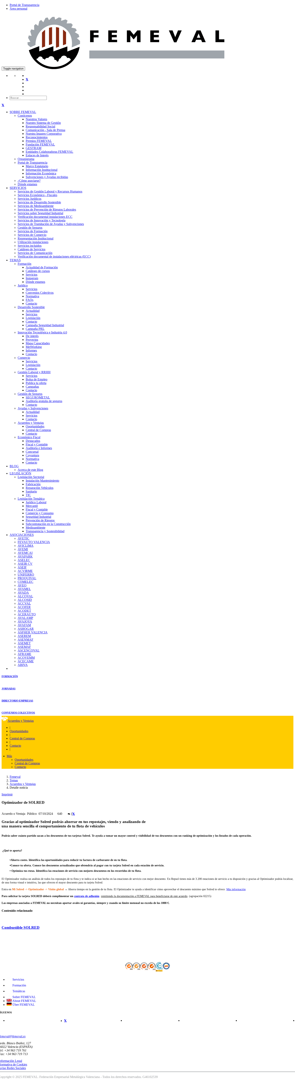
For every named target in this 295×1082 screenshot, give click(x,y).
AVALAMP (25, 618)
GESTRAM (33, 148)
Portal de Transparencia (24, 5)
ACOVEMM (26, 657)
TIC (28, 495)
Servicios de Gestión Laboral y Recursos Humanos (50, 191)
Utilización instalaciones (33, 242)
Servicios (31, 274)
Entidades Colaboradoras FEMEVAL (49, 151)
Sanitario (31, 491)
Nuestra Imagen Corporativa (44, 133)
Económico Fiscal (29, 437)
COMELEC (25, 581)
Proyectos (32, 339)
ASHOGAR (26, 628)
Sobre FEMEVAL (24, 997)
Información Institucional (41, 169)
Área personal (18, 8)
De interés (32, 336)
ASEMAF (24, 647)
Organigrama (26, 159)
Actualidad (33, 310)
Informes (31, 350)
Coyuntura (32, 455)
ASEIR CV (25, 563)
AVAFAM (24, 625)
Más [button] (9, 756)
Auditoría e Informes (39, 448)
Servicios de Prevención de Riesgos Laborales (47, 209)
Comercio (24, 357)
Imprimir (7, 794)
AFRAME (24, 654)
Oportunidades (35, 426)
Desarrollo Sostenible (31, 307)
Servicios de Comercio (32, 235)
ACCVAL (24, 603)
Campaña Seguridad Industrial (45, 325)
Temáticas (18, 991)
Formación (24, 263)
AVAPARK (25, 556)
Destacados (33, 441)
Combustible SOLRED (21, 927)
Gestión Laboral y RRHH (34, 372)
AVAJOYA (25, 621)
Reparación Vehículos (39, 488)
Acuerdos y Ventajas (31, 422)
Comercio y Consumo (40, 513)
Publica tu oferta (36, 383)
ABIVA (23, 665)
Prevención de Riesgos (40, 520)
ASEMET (24, 643)
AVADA (23, 592)
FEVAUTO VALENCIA (34, 542)
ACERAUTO (27, 614)
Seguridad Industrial (38, 516)
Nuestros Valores (36, 119)
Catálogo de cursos (38, 271)
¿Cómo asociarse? (29, 180)
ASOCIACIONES (22, 534)
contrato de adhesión (86, 896)
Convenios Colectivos (40, 292)
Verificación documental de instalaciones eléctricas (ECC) (54, 256)
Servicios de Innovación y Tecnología (41, 220)
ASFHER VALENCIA (33, 632)
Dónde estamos (27, 184)
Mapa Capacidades (38, 343)
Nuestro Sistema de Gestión (43, 122)
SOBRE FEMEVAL (23, 112)
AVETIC (23, 538)
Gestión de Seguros (30, 227)
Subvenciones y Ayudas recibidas (47, 177)
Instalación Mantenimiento (42, 480)
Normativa (32, 296)
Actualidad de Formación (42, 267)
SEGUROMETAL (38, 397)
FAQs (29, 300)
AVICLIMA (26, 545)
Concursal (32, 451)
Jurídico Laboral (36, 502)
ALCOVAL (25, 596)
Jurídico (23, 285)
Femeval (15, 776)
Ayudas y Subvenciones (33, 408)
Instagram (32, 278)
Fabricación (33, 484)
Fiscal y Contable (37, 444)
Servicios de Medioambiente (36, 206)
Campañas (32, 386)
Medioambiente (35, 527)
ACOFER (24, 607)
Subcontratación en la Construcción (48, 524)
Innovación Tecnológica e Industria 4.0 (42, 332)
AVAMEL (24, 589)
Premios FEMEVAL (39, 141)
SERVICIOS (18, 188)
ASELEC (24, 560)
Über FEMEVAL (23, 1004)
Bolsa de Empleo (36, 379)
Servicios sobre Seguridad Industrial (40, 213)
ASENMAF (25, 639)
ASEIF (22, 567)
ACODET (24, 610)
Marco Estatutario (37, 166)
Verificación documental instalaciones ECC (45, 216)
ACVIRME (25, 571)
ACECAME (26, 661)
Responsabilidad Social (40, 126)
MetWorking (34, 347)
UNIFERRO (26, 574)
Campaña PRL (35, 328)
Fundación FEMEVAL (40, 144)
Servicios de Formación (33, 231)
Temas (14, 780)
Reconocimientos (37, 137)
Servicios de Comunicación (35, 253)
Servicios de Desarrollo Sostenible (39, 202)
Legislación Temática (31, 498)
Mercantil (32, 506)
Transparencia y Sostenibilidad (45, 531)
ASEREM (24, 636)
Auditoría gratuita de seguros (44, 401)
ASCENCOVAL (29, 650)
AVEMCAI (25, 553)
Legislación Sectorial (31, 477)
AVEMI (23, 549)
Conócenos (25, 115)
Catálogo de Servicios (31, 249)
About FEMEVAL (24, 1000)
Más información (236, 889)
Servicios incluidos (30, 245)
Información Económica (41, 173)
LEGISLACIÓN (20, 473)
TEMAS (15, 260)
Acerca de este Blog (30, 469)
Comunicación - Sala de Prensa (45, 130)
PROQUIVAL (27, 578)
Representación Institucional (35, 238)
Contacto (31, 303)
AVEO (22, 585)
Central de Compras (38, 430)
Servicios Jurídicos (29, 198)
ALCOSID (25, 600)
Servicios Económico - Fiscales (37, 195)
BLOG (14, 466)
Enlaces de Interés (37, 155)
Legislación (33, 318)
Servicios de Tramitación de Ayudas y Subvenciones (51, 224)
